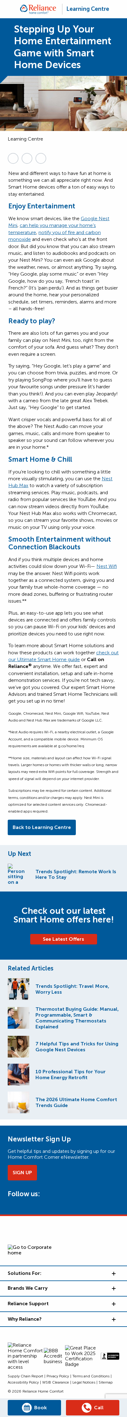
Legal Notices (83, 1382)
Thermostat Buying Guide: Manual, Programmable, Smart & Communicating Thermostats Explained (77, 1018)
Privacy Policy (58, 1376)
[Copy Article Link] (13, 158)
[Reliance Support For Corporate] (113, 1303)
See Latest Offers (63, 939)
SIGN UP (22, 1172)
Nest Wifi (106, 566)
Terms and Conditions (90, 1376)
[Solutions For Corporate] (113, 1273)
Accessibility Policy (23, 1382)
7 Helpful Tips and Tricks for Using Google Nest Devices (76, 1047)
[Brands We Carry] (113, 1288)
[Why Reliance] (113, 1319)
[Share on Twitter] (27, 158)
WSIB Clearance (55, 1382)
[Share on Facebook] (40, 158)
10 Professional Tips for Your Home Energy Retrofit (70, 1074)
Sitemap (106, 1382)
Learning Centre (87, 9)
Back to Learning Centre (42, 827)
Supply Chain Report (25, 1376)
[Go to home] (38, 9)
